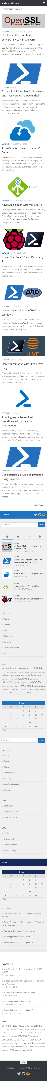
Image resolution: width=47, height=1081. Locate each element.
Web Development (11, 648)
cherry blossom (19, 672)
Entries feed (9, 839)
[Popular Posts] (18, 536)
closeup (39, 672)
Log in (6, 833)
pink (19, 686)
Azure (6, 619)
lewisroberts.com (10, 3)
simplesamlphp (15, 689)
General (5, 31)
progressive (36, 686)
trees (7, 693)
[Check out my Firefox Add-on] (43, 514)
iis (26, 675)
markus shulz (5, 679)
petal (30, 683)
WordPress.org (10, 850)
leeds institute (37, 676)
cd (14, 672)
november (36, 679)
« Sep (4, 730)
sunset (31, 689)
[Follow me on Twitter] (35, 514)
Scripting (7, 642)
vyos (12, 692)
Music (6, 630)
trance (4, 693)
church (27, 672)
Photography (9, 636)
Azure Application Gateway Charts (22, 204)
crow (43, 672)
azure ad (6, 672)
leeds (30, 675)
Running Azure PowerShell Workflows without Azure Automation (17, 421)
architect (30, 669)
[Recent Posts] (7, 536)
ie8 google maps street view (17, 676)
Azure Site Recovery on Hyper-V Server (29, 573)
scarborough (5, 689)
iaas (6, 675)
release (42, 686)
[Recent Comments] (29, 536)
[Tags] (39, 536)
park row (25, 683)
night (30, 679)
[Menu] (44, 3)
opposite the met (18, 683)
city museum (32, 672)
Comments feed (10, 845)
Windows (7, 653)
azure (38, 668)
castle (11, 672)
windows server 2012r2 (23, 693)
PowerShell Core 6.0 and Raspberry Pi (28, 599)
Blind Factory (9, 806)
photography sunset (8, 686)
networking (23, 678)
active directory (11, 668)
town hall (42, 689)
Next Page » (39, 505)
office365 (7, 682)
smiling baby (24, 689)
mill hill (11, 679)
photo (36, 682)
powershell (27, 685)
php (15, 686)
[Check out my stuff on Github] (39, 514)
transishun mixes (11, 817)
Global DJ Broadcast (11, 811)
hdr (3, 676)
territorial (36, 689)
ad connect (24, 669)
